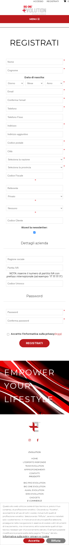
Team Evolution (34, 466)
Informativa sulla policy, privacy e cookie (26, 536)
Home (34, 458)
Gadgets (34, 497)
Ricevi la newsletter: (34, 227)
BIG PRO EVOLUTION (34, 483)
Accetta (34, 540)
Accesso (38, 1)
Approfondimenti (34, 469)
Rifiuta (55, 540)
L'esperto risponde (34, 462)
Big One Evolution (34, 486)
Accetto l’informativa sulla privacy (32, 333)
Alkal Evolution (34, 490)
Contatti (34, 473)
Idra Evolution (35, 494)
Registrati (53, 1)
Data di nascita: (34, 77)
